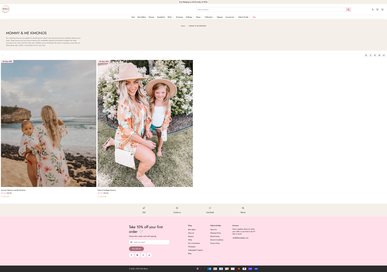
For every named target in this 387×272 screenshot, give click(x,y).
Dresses (151, 17)
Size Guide (210, 212)
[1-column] (366, 55)
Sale (254, 17)
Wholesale (191, 247)
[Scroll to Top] (383, 261)
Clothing (189, 17)
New (133, 17)
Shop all (191, 233)
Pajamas (220, 17)
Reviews (191, 236)
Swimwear (179, 17)
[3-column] (375, 55)
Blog (189, 253)
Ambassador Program (195, 250)
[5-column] (383, 55)
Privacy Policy (215, 243)
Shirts (170, 17)
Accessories (229, 17)
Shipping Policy (215, 233)
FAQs (190, 240)
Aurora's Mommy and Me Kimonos (13, 190)
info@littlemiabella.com (240, 238)
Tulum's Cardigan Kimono (107, 190)
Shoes (198, 17)
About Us (213, 229)
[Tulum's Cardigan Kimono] (145, 123)
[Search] (348, 10)
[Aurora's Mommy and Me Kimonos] (48, 123)
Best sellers (192, 229)
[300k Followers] (137, 255)
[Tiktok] (149, 255)
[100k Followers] (143, 255)
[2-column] (370, 55)
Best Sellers (142, 17)
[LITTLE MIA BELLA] (6, 9)
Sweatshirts (161, 17)
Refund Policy (215, 236)
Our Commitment (194, 243)
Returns (243, 212)
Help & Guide (243, 17)
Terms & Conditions (216, 240)
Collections (209, 17)
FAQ (144, 212)
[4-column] (379, 55)
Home (183, 26)
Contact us (177, 212)
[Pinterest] (131, 255)
